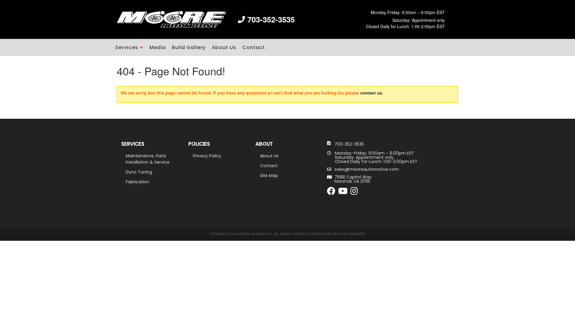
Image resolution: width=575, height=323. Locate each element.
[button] (129, 47)
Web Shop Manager (348, 234)
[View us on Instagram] (354, 193)
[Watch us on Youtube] (343, 193)
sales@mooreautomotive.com (367, 169)
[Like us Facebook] (331, 193)
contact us (371, 93)
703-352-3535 (349, 144)
